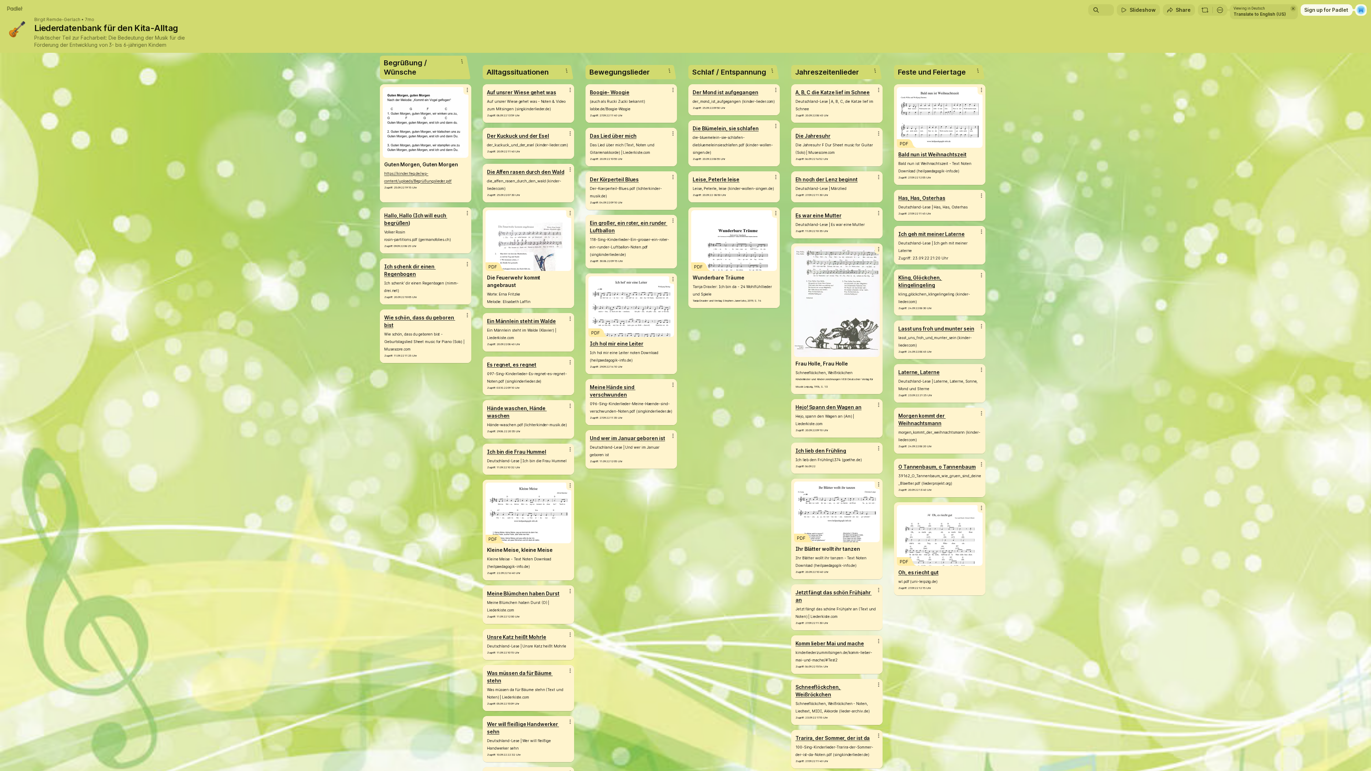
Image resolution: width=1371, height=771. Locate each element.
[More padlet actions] (1220, 10)
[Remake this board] (1205, 10)
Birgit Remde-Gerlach (57, 19)
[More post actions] (467, 90)
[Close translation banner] (1293, 8)
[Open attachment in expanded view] (425, 122)
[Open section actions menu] (462, 61)
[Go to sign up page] (1361, 10)
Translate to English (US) (1260, 14)
